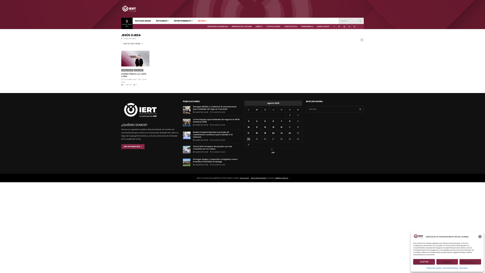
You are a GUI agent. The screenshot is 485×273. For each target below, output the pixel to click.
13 (273, 127)
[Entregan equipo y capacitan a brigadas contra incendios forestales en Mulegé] (186, 162)
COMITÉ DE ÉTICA (290, 26)
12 (265, 127)
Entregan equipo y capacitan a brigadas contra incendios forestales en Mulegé (215, 160)
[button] (480, 236)
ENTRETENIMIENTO (182, 21)
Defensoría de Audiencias (218, 26)
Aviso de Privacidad (450, 268)
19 (265, 133)
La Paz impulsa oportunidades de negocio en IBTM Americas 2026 (216, 120)
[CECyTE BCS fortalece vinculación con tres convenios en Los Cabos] (186, 149)
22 (290, 133)
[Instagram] (349, 26)
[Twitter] (339, 26)
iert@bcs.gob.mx (281, 178)
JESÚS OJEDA (139, 70)
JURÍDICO (259, 26)
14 (281, 127)
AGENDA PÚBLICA (127, 70)
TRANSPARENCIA (307, 26)
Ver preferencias (470, 261)
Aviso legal (463, 268)
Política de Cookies (434, 268)
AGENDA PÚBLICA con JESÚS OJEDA (133, 75)
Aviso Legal (244, 178)
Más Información (132, 146)
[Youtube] (344, 26)
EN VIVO (201, 21)
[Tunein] (359, 26)
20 (273, 133)
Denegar (447, 261)
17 (248, 133)
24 (248, 139)
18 (257, 133)
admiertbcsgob (201, 112)
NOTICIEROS (161, 21)
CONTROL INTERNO (273, 26)
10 (249, 127)
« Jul (272, 149)
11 (256, 127)
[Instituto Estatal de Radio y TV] (129, 8)
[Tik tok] (354, 26)
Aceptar (424, 261)
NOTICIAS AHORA (143, 21)
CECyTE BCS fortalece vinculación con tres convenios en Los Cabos (212, 147)
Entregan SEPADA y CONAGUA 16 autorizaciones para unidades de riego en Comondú (215, 107)
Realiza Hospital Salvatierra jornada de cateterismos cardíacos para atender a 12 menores (213, 134)
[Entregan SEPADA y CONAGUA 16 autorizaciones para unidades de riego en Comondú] (186, 110)
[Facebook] (334, 26)
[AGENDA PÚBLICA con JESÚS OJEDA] (135, 58)
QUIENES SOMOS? (323, 26)
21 (281, 133)
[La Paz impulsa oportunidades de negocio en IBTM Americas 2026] (186, 122)
